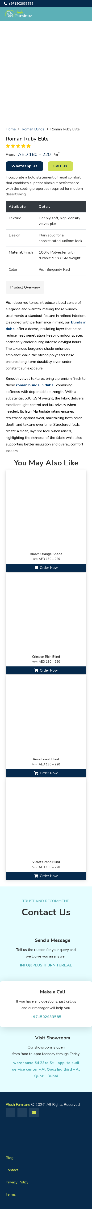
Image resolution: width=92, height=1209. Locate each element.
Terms (11, 1194)
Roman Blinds (33, 129)
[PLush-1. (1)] (18, 14)
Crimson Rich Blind (46, 656)
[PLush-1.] (46, 1134)
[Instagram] (22, 1112)
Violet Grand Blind (46, 862)
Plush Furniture (18, 1104)
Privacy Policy (17, 1182)
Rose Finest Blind (46, 759)
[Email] (34, 1112)
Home (11, 129)
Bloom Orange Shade (46, 554)
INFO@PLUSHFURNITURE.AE (46, 965)
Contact (12, 1170)
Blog (9, 1157)
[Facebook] (10, 1112)
